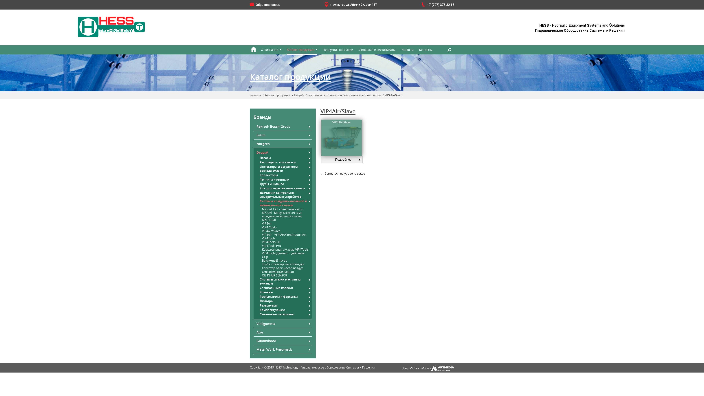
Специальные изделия (416, 104)
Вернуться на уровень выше (345, 173)
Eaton (260, 135)
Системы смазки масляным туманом (280, 281)
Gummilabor (266, 341)
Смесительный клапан (278, 272)
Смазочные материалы (277, 314)
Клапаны (266, 292)
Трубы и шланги (272, 184)
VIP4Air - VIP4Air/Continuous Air (284, 234)
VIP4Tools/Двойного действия (283, 253)
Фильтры (266, 301)
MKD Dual (269, 220)
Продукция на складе (338, 50)
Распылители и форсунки (279, 297)
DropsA (299, 95)
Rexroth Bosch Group (273, 126)
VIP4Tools (268, 238)
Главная (255, 95)
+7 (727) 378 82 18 (440, 4)
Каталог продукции (300, 50)
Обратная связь (268, 4)
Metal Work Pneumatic (274, 349)
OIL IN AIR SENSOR (274, 275)
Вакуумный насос (274, 260)
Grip (265, 257)
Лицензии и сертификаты (377, 50)
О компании (269, 50)
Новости (408, 50)
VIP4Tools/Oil (271, 242)
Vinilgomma (265, 323)
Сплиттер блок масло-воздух (282, 268)
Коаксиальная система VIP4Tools (285, 249)
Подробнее (343, 159)
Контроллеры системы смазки (282, 188)
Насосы (265, 158)
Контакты (425, 50)
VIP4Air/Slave (271, 231)
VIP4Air (267, 223)
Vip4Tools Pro (271, 245)
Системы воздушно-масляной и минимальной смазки (344, 95)
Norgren (263, 144)
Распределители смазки (278, 162)
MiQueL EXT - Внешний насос (282, 209)
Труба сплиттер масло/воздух (283, 264)
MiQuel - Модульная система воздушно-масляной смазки (282, 214)
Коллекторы (269, 175)
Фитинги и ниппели (274, 179)
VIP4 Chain (269, 227)
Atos (260, 332)
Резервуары (269, 305)
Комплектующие (272, 310)
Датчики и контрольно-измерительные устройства (280, 195)
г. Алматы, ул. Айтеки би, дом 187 (353, 4)
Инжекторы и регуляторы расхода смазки (279, 169)
